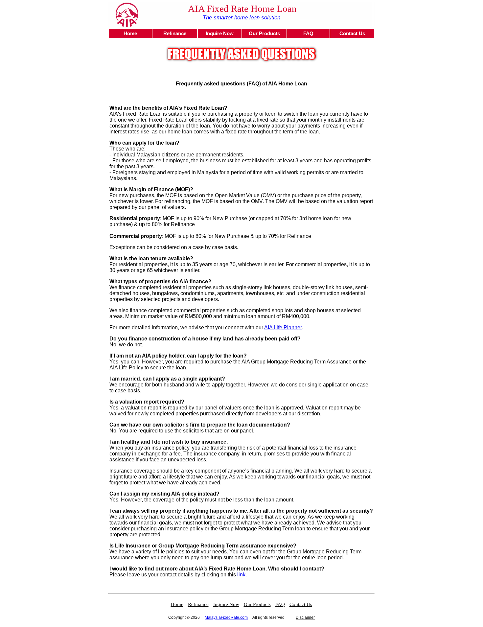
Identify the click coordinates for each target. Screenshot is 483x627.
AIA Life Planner (283, 327)
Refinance (174, 33)
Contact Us (352, 33)
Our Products (264, 33)
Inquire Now (220, 33)
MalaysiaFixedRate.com (226, 617)
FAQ (308, 33)
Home (130, 33)
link (241, 574)
